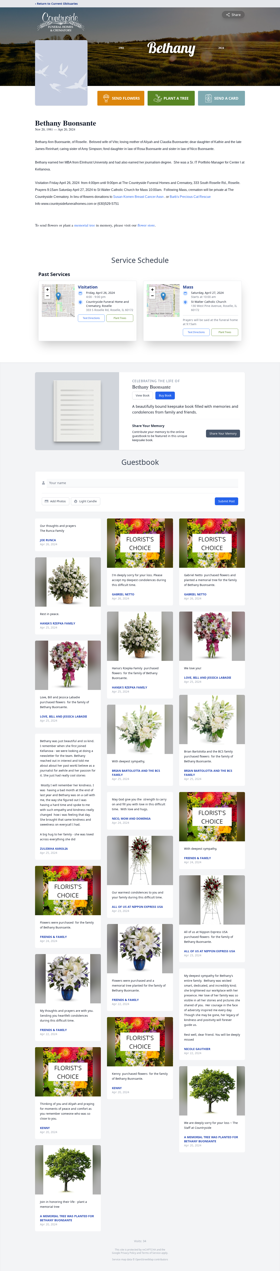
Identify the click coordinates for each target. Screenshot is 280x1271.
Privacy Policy (128, 1253)
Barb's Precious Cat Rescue (190, 196)
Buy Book (165, 395)
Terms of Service (151, 1253)
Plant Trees (120, 318)
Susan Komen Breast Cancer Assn (138, 196)
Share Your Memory (223, 433)
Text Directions (91, 318)
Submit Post (226, 501)
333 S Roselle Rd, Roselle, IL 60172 (109, 310)
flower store (146, 225)
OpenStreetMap (144, 1259)
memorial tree (84, 225)
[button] (58, 296)
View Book (142, 395)
